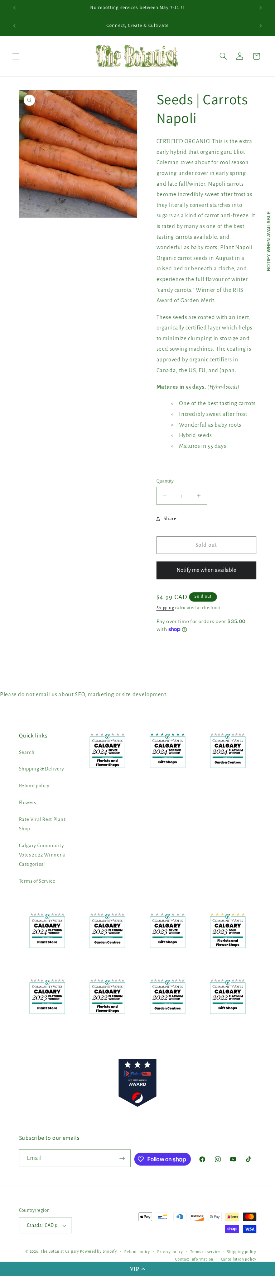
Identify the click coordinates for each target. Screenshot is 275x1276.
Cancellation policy (238, 1259)
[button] (137, 1269)
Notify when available (268, 241)
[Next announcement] (261, 8)
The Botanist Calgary (59, 1251)
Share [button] (170, 518)
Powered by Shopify (98, 1251)
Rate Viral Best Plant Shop (42, 824)
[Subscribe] (122, 1158)
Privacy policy (170, 1252)
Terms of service (205, 1252)
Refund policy (34, 785)
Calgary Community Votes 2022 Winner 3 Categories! (42, 855)
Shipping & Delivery (41, 769)
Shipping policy (241, 1252)
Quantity (165, 481)
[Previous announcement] (14, 8)
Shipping (165, 608)
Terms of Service (37, 881)
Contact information (194, 1259)
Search (27, 752)
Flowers (27, 802)
